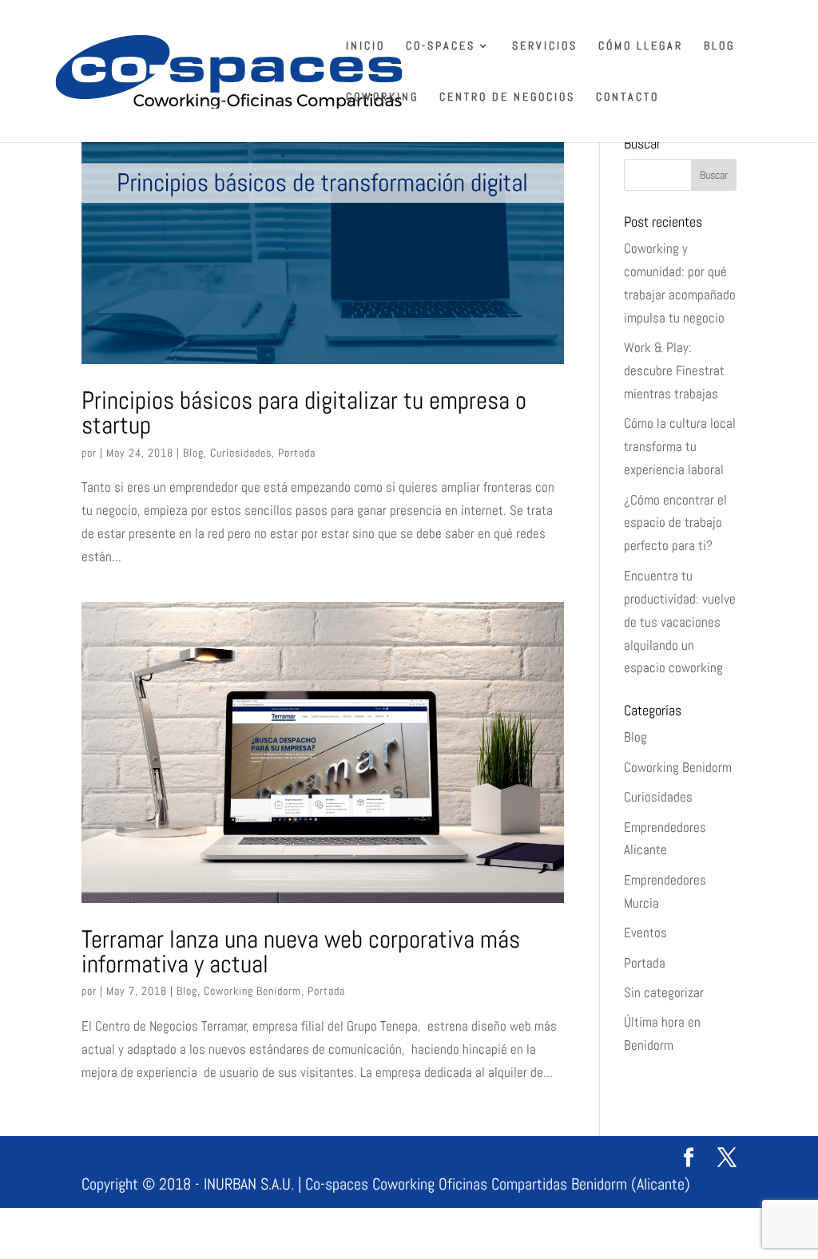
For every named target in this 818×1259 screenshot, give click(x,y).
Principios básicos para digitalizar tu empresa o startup (303, 412)
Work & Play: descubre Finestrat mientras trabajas (674, 370)
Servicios (545, 46)
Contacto (627, 97)
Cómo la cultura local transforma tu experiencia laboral (680, 446)
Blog (719, 46)
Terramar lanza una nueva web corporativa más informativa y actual (300, 951)
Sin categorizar (664, 992)
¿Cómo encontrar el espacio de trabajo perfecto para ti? (675, 523)
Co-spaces (440, 46)
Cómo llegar (640, 46)
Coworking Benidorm (252, 991)
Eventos (645, 932)
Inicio (365, 46)
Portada (297, 452)
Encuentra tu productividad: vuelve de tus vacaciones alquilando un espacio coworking (680, 622)
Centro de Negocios (507, 97)
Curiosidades (241, 452)
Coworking (382, 97)
